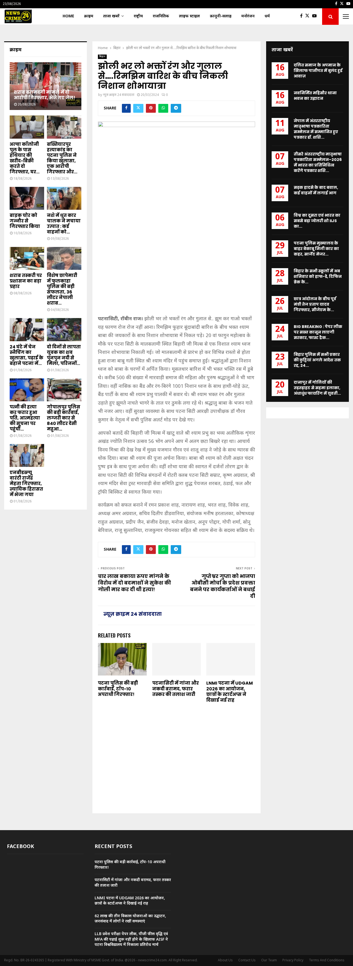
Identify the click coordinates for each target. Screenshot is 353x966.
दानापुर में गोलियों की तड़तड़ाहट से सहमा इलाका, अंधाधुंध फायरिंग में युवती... (317, 388)
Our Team (269, 960)
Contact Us (247, 960)
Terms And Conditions (326, 960)
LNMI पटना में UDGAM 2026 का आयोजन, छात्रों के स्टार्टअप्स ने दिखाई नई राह (229, 691)
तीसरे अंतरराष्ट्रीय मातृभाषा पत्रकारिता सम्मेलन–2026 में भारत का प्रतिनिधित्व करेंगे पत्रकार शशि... (318, 162)
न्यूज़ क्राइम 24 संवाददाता (118, 95)
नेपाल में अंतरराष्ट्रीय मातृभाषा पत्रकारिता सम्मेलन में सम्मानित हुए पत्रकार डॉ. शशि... (316, 129)
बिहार (102, 56)
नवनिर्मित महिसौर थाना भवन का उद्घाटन (315, 95)
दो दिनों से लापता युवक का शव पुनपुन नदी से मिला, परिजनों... (64, 355)
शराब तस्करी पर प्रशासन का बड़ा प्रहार (26, 281)
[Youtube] (315, 16)
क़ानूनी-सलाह (220, 16)
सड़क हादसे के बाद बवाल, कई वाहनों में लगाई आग (316, 190)
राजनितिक (161, 16)
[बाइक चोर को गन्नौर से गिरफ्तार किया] (27, 198)
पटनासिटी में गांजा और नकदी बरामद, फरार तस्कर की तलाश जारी (175, 689)
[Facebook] (302, 16)
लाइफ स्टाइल (189, 16)
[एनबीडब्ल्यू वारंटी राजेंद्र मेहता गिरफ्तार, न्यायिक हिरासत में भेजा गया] (27, 455)
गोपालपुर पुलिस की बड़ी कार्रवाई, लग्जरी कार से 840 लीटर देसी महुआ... (63, 418)
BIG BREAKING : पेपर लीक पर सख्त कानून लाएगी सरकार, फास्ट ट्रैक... (318, 332)
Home (68, 16)
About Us (225, 960)
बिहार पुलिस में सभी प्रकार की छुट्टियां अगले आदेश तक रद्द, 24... (317, 360)
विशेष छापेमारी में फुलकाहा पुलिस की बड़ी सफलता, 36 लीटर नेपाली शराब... (62, 289)
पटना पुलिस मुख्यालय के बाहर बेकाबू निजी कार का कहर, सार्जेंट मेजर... (316, 248)
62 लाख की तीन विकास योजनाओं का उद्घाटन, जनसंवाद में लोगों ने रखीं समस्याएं (130, 919)
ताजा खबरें (111, 16)
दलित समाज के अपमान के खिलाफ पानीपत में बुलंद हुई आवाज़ (318, 70)
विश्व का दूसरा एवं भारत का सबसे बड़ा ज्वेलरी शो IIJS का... (317, 220)
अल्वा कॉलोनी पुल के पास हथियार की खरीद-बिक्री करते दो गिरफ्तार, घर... (24, 158)
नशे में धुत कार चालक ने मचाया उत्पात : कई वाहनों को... (64, 223)
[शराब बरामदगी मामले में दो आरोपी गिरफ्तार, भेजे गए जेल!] (45, 86)
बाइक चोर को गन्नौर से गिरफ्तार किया (25, 221)
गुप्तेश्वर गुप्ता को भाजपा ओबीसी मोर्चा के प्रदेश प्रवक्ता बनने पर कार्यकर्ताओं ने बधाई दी (222, 586)
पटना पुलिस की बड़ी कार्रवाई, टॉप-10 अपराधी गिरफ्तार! (118, 689)
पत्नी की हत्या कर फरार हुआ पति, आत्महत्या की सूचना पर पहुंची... (25, 418)
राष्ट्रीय (138, 16)
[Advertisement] (176, 271)
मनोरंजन (248, 16)
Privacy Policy (292, 960)
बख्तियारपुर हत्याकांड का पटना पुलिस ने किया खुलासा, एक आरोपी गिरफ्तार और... (62, 158)
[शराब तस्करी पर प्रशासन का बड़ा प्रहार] (27, 258)
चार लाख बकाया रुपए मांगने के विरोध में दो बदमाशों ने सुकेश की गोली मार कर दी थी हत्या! (134, 583)
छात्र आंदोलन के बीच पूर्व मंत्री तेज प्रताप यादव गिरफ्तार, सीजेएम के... (315, 304)
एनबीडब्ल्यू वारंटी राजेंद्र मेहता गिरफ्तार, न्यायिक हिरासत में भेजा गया (26, 483)
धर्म (267, 16)
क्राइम (88, 16)
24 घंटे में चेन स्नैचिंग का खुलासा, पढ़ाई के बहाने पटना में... (26, 355)
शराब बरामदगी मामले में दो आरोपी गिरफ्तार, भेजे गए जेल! (44, 95)
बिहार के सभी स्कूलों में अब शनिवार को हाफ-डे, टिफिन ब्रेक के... (318, 276)
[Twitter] (308, 16)
